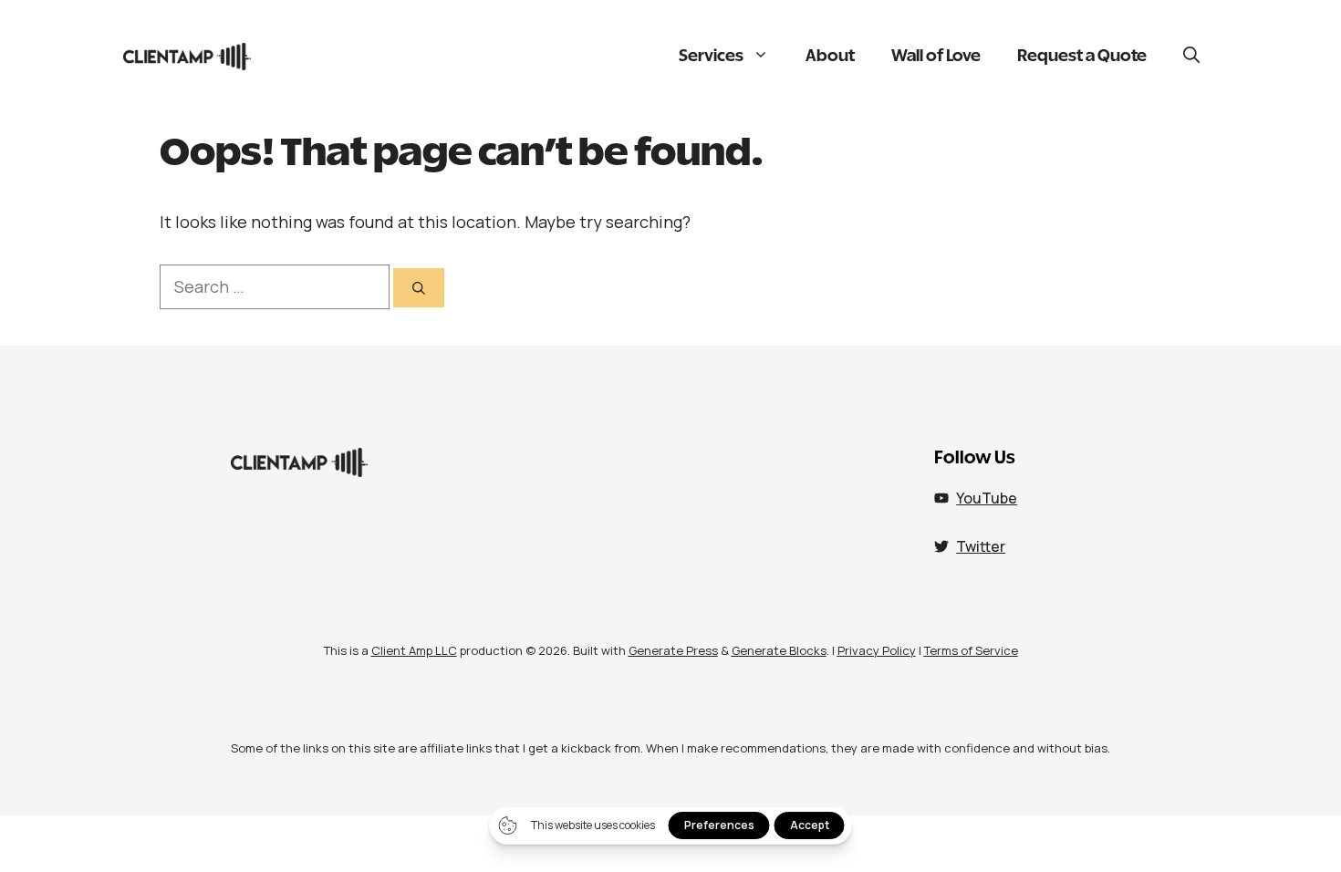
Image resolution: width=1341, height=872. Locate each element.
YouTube (986, 498)
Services (711, 56)
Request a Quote (1082, 56)
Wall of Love (936, 56)
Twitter (980, 546)
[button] (1191, 56)
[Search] (418, 287)
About (830, 56)
